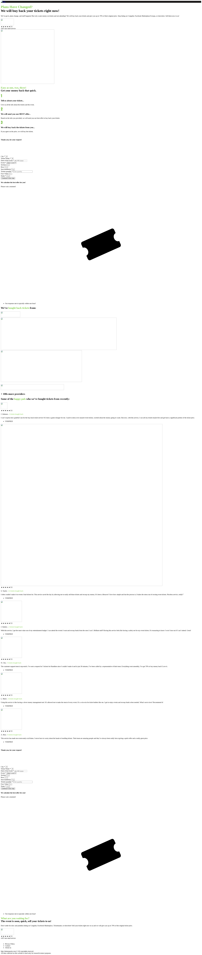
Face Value (4, 174)
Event (3, 163)
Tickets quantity (7, 171)
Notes (3, 176)
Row (2, 167)
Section (3, 165)
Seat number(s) (6, 169)
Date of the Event (7, 160)
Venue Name (6, 158)
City (3, 156)
